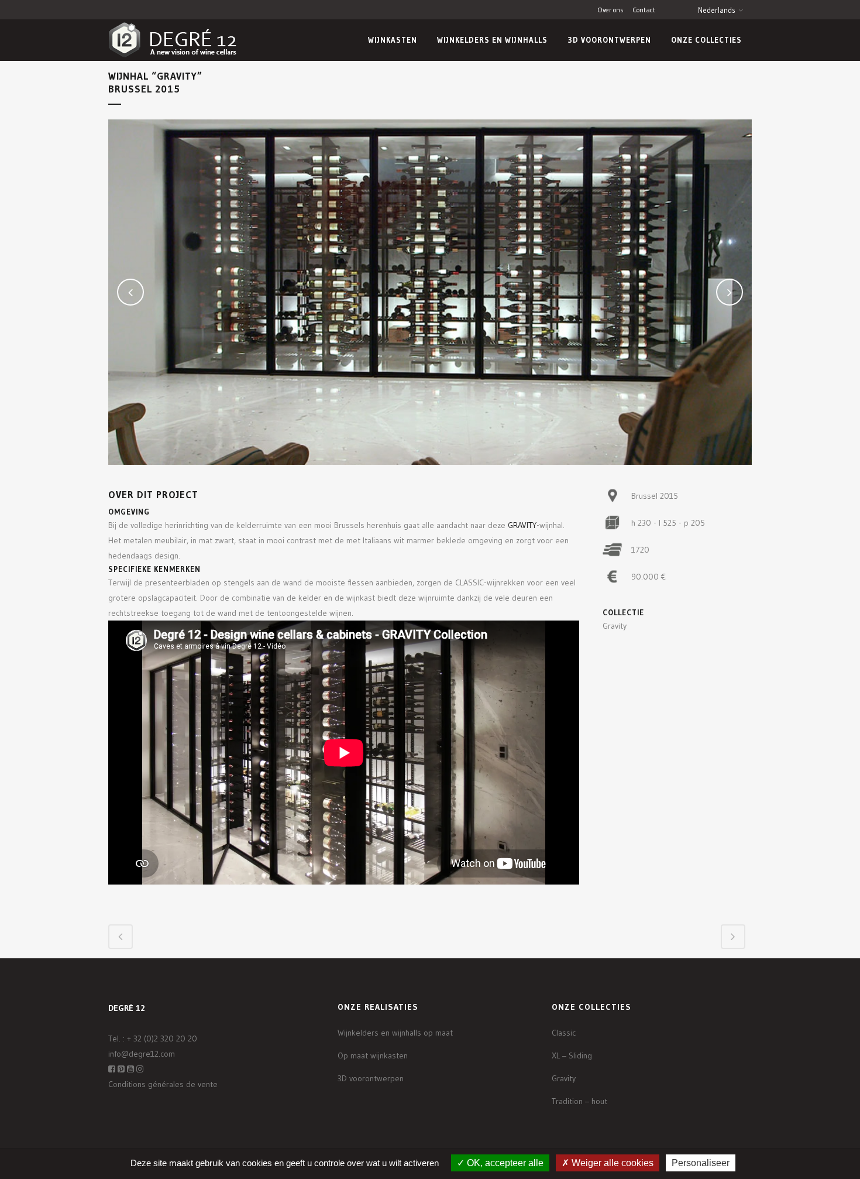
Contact (643, 9)
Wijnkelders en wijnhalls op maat (395, 1032)
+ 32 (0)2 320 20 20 (162, 1038)
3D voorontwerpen (371, 1078)
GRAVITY (522, 525)
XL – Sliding (572, 1055)
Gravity (564, 1078)
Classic (564, 1032)
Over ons (611, 9)
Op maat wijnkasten (373, 1055)
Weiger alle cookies (611, 1163)
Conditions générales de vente (163, 1084)
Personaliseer (701, 1163)
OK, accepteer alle (504, 1163)
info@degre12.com (141, 1053)
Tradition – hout (579, 1101)
